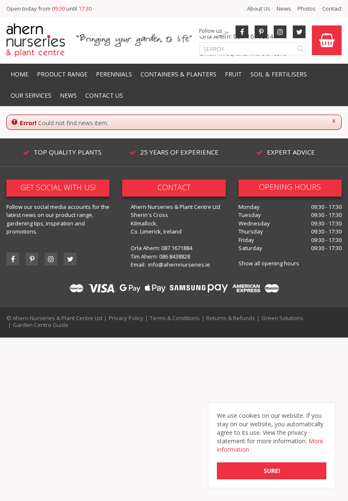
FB (242, 31)
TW (299, 31)
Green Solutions (282, 318)
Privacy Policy (126, 318)
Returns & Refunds (230, 318)
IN (280, 31)
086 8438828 (174, 256)
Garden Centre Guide (40, 325)
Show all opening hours (269, 263)
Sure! (272, 471)
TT (70, 259)
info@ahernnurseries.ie (179, 264)
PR (261, 31)
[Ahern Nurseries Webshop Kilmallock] (35, 40)
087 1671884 (176, 248)
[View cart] (327, 40)
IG (51, 259)
